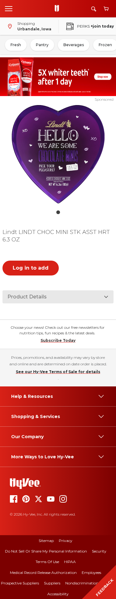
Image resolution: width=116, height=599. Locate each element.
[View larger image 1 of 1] (58, 154)
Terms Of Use (47, 561)
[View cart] (106, 9)
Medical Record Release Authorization (43, 572)
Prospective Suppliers (20, 583)
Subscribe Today (58, 340)
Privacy (65, 540)
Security (99, 551)
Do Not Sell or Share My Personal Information (46, 551)
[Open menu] (8, 8)
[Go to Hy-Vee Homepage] (58, 8)
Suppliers (52, 583)
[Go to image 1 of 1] (58, 212)
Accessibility (58, 594)
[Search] (94, 8)
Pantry (42, 44)
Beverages (73, 44)
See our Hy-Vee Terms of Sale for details (58, 371)
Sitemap (46, 540)
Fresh (16, 44)
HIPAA (70, 561)
